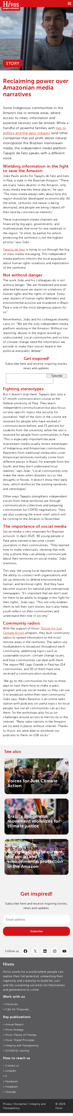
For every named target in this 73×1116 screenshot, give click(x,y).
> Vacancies (10, 1004)
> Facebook (10, 1081)
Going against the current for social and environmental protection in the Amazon (35, 859)
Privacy (7, 1104)
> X (5, 1076)
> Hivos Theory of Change (19, 1034)
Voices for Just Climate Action (32, 783)
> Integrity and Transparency (21, 1045)
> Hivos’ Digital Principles (19, 1040)
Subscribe (36, 931)
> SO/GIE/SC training (16, 1050)
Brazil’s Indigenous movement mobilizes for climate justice (33, 821)
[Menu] (69, 3)
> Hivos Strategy (13, 1029)
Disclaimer (20, 1104)
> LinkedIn (9, 1070)
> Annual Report (13, 1024)
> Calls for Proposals (16, 1009)
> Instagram (10, 1086)
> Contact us (11, 1065)
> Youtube (9, 1091)
